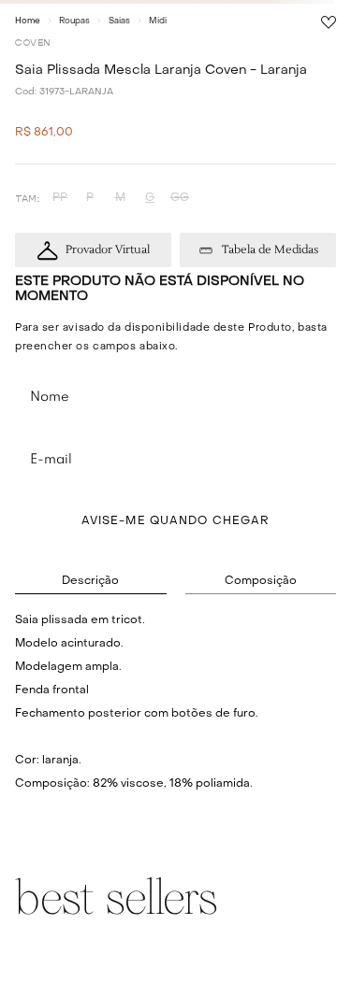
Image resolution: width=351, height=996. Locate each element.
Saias (119, 21)
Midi (158, 21)
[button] (60, 198)
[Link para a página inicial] (27, 20)
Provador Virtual (108, 250)
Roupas (74, 21)
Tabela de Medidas (270, 250)
